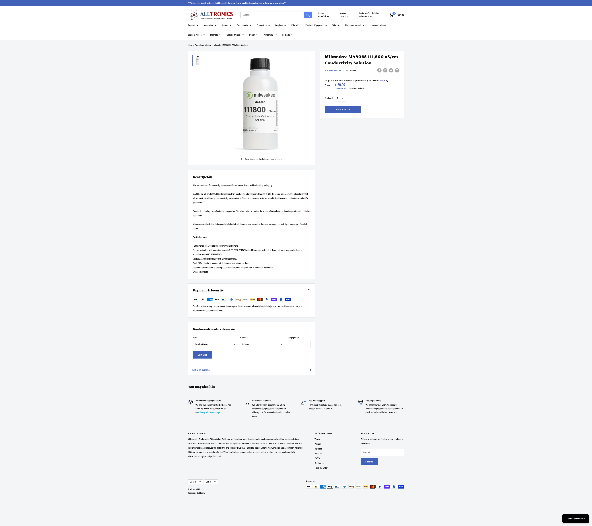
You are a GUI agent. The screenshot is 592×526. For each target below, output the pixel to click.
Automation (208, 25)
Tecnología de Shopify (196, 493)
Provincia (244, 337)
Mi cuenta (364, 16)
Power (252, 34)
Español (193, 482)
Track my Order (320, 467)
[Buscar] (308, 15)
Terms (317, 439)
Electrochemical (333, 70)
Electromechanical (353, 25)
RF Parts (286, 34)
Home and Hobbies (378, 25)
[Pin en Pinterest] (385, 70)
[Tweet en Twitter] (391, 70)
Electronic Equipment (314, 25)
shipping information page (209, 412)
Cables (225, 25)
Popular (191, 25)
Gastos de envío (341, 88)
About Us (318, 453)
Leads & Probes (194, 34)
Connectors (262, 25)
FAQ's (317, 458)
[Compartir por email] (397, 70)
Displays (279, 25)
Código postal (293, 337)
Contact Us (319, 463)
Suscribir (369, 461)
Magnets (214, 34)
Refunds (318, 448)
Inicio (190, 45)
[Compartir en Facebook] (379, 70)
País (195, 337)
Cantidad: (329, 98)
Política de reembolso (201, 369)
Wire (334, 25)
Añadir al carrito (342, 109)
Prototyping (268, 34)
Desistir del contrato (576, 518)
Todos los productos (203, 45)
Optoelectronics (233, 34)
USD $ (208, 482)
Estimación (202, 354)
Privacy (317, 444)
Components (242, 25)
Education (295, 25)
